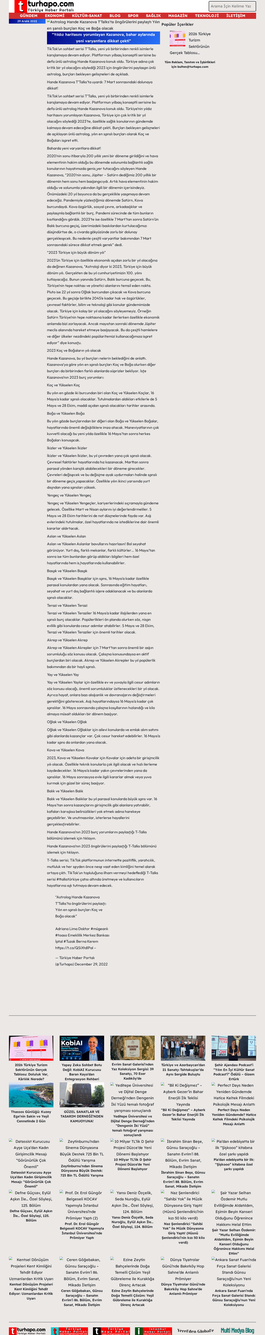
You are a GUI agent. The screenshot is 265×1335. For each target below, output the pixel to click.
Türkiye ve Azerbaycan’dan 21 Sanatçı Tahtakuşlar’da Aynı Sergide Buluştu (183, 1069)
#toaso (61, 935)
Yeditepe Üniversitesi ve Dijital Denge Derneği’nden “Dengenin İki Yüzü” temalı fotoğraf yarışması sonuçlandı (132, 1125)
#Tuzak (69, 941)
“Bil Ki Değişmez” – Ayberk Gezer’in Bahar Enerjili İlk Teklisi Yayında (183, 1114)
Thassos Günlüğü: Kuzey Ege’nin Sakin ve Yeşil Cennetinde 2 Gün (31, 1116)
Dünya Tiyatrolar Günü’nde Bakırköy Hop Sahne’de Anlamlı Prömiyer (183, 1289)
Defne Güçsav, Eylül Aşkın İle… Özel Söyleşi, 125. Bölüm (31, 1215)
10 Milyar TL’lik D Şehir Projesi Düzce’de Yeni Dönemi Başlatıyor (132, 1164)
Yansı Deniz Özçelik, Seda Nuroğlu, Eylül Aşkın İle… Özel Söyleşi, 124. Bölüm (132, 1222)
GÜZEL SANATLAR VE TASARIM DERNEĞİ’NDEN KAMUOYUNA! (81, 1116)
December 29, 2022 (91, 964)
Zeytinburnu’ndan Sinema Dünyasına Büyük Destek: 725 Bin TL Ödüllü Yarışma (81, 1170)
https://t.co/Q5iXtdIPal (74, 947)
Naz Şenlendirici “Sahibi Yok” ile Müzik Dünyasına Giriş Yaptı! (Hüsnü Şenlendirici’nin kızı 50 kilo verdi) (183, 1233)
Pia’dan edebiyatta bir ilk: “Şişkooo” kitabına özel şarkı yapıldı (234, 1164)
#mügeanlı (99, 928)
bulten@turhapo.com (192, 67)
